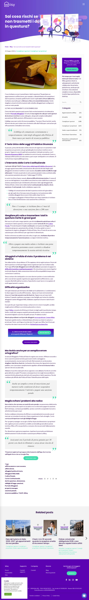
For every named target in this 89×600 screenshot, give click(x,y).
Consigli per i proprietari (38, 51)
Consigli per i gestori (23, 51)
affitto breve (9, 469)
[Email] (56, 478)
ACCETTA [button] (8, 594)
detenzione (21, 481)
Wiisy (26, 493)
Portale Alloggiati (11, 486)
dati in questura (10, 481)
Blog (11, 46)
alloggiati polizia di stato (14, 471)
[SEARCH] (80, 102)
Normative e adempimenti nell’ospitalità (71, 139)
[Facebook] (44, 478)
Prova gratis (44, 332)
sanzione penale (10, 491)
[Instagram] (73, 580)
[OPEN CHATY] (84, 595)
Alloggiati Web (10, 474)
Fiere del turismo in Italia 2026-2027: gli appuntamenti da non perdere (18, 541)
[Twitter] (47, 478)
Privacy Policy (46, 595)
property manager (11, 488)
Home (7, 46)
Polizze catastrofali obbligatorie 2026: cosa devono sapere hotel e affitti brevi (70, 542)
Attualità (71, 117)
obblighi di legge (11, 483)
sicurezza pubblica (11, 493)
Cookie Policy (56, 595)
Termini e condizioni (34, 595)
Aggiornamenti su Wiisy (71, 112)
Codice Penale (10, 476)
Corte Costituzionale (12, 478)
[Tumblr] (50, 478)
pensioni (20, 483)
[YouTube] (77, 580)
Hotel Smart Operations (71, 134)
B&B (17, 474)
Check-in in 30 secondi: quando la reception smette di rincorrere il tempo (44, 541)
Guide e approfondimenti (71, 130)
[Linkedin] (53, 478)
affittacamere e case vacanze (15, 466)
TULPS (21, 493)
